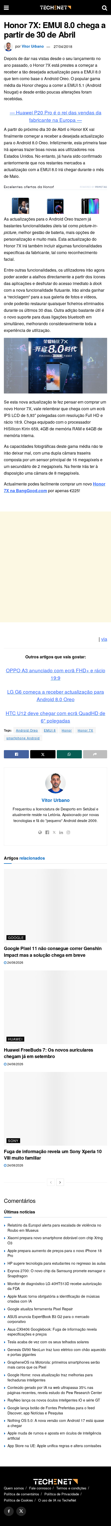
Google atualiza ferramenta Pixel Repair (40, 1308)
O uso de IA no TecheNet (57, 1500)
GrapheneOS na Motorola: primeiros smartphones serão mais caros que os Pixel (53, 1365)
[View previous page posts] (51, 1182)
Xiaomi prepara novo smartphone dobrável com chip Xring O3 (55, 1240)
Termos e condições (71, 1488)
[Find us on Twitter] (21, 1511)
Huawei (15, 1039)
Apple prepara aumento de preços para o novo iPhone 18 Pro (54, 1253)
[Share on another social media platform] (95, 754)
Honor (67, 730)
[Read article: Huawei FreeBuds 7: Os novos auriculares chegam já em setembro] (55, 1007)
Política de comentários (21, 1493)
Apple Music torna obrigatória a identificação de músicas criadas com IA (53, 1299)
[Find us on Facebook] (9, 1511)
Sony (13, 1140)
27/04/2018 (63, 46)
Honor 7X (85, 730)
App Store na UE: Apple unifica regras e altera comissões (54, 1445)
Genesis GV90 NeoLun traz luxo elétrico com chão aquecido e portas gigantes (56, 1352)
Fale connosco (40, 1488)
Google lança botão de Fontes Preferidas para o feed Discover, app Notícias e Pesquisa (51, 1410)
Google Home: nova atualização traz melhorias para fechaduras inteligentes (50, 1377)
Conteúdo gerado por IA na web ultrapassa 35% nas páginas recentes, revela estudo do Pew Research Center (54, 1390)
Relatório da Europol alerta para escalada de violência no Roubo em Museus (54, 1227)
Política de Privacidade (61, 1493)
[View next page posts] (60, 1182)
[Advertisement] (55, 567)
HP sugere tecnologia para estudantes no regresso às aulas (56, 1263)
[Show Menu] (6, 7)
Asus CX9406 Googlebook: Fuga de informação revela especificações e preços (52, 1332)
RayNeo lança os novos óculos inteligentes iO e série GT (53, 1400)
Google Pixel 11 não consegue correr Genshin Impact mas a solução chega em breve (53, 951)
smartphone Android (23, 738)
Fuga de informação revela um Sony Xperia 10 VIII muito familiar (53, 1154)
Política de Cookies (18, 1500)
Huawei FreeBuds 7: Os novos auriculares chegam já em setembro (48, 1053)
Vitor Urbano (33, 46)
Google (16, 937)
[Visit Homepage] (55, 8)
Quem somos (14, 1488)
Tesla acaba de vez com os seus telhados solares (48, 1341)
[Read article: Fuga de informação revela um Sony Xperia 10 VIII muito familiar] (55, 1109)
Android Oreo (27, 730)
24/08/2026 (14, 962)
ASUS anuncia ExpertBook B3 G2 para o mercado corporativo (48, 1319)
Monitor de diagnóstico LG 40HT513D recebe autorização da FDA (54, 1286)
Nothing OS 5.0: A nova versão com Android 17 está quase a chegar (55, 1423)
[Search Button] (104, 7)
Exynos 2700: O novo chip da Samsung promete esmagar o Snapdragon (56, 1273)
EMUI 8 (50, 730)
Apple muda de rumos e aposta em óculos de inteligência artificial (54, 1435)
